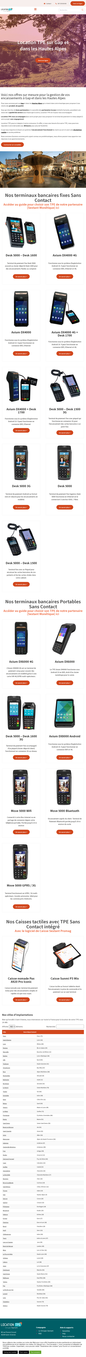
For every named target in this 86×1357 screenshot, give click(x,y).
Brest (4, 1226)
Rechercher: (51, 1026)
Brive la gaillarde (8, 1183)
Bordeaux (6, 1084)
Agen (4, 1266)
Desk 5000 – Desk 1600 (21, 255)
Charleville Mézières (9, 1147)
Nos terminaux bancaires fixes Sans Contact (43, 197)
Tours (4, 1238)
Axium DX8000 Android (64, 736)
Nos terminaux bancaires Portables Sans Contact (43, 604)
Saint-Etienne (7, 1040)
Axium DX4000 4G (65, 255)
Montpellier (6, 1076)
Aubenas (5, 1143)
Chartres (5, 1222)
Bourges (5, 1179)
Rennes (5, 1048)
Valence (5, 1214)
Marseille (6, 1052)
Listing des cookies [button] (10, 1352)
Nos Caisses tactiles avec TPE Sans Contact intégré (43, 924)
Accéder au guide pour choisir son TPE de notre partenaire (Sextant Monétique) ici (43, 205)
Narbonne (6, 1080)
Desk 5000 (65, 486)
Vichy (4, 1135)
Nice (4, 1072)
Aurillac (5, 1167)
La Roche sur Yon (8, 1290)
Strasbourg (6, 1068)
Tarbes (5, 1282)
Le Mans (5, 1111)
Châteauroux (7, 1234)
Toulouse (6, 1064)
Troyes (5, 1191)
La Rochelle (6, 1175)
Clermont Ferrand (8, 1159)
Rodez (5, 1155)
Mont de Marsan (8, 1246)
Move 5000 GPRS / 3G (21, 885)
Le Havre (5, 1088)
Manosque (6, 1139)
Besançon (6, 1210)
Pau (4, 1286)
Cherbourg (6, 1270)
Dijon (4, 1099)
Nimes (5, 1103)
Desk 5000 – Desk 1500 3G (64, 410)
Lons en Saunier (8, 1242)
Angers (5, 1107)
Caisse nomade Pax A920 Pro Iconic (21, 980)
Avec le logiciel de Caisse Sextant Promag (43, 931)
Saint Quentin (7, 1131)
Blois (4, 1250)
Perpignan (6, 1115)
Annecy (5, 1306)
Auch (4, 1230)
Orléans (5, 1258)
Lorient (5, 1294)
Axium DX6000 (65, 662)
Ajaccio (5, 1199)
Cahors (5, 1262)
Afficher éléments (12, 1027)
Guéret (5, 1203)
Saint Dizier (6, 1274)
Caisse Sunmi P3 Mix (65, 978)
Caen (4, 1163)
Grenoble (6, 1095)
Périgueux (6, 1206)
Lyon (4, 1044)
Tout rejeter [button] (24, 1352)
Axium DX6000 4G (21, 662)
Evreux (5, 1218)
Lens (4, 1298)
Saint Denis (6, 1123)
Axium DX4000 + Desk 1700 (21, 410)
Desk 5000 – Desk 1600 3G (21, 737)
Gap (4, 1195)
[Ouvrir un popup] (35, 9)
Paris (4, 1036)
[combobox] (71, 10)
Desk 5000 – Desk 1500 (21, 563)
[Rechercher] (82, 10)
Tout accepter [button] (35, 1352)
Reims (5, 1119)
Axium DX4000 (21, 332)
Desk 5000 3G (21, 486)
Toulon (5, 1092)
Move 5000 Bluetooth (64, 811)
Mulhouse (6, 1278)
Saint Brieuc (6, 1187)
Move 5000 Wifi (21, 811)
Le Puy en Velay (8, 1254)
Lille (4, 1060)
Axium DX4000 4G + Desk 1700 (65, 333)
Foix (4, 1151)
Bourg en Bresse (8, 1127)
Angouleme (6, 1171)
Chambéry (6, 1302)
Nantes (5, 1056)
